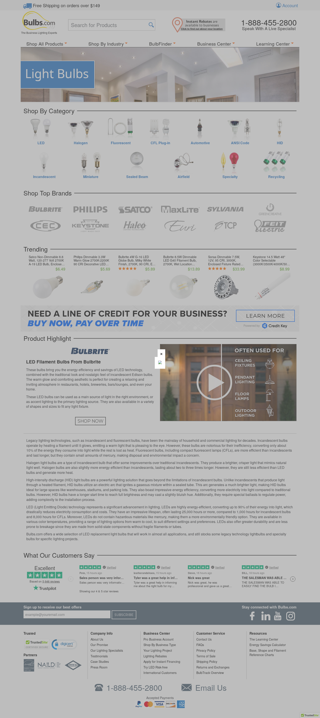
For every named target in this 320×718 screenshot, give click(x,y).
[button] (161, 353)
